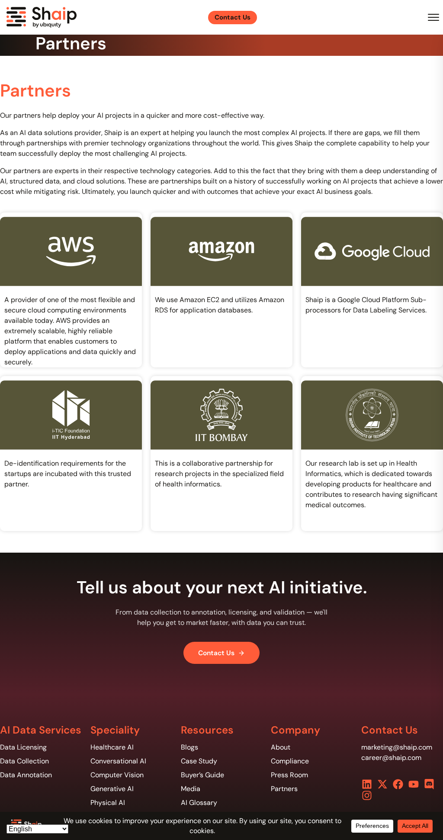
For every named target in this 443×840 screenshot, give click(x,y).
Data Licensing (23, 747)
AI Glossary (199, 802)
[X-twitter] (382, 784)
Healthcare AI (112, 747)
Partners (284, 788)
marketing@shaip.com (396, 747)
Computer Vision (117, 774)
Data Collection (24, 761)
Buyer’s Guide (202, 774)
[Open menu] (433, 17)
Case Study (199, 761)
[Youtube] (413, 784)
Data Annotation (26, 774)
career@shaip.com (391, 757)
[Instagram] (366, 795)
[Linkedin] (366, 784)
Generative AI (112, 788)
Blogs (189, 747)
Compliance (290, 761)
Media (190, 788)
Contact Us (216, 652)
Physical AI (107, 802)
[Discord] (429, 784)
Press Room (289, 774)
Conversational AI (118, 761)
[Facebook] (398, 784)
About (280, 747)
